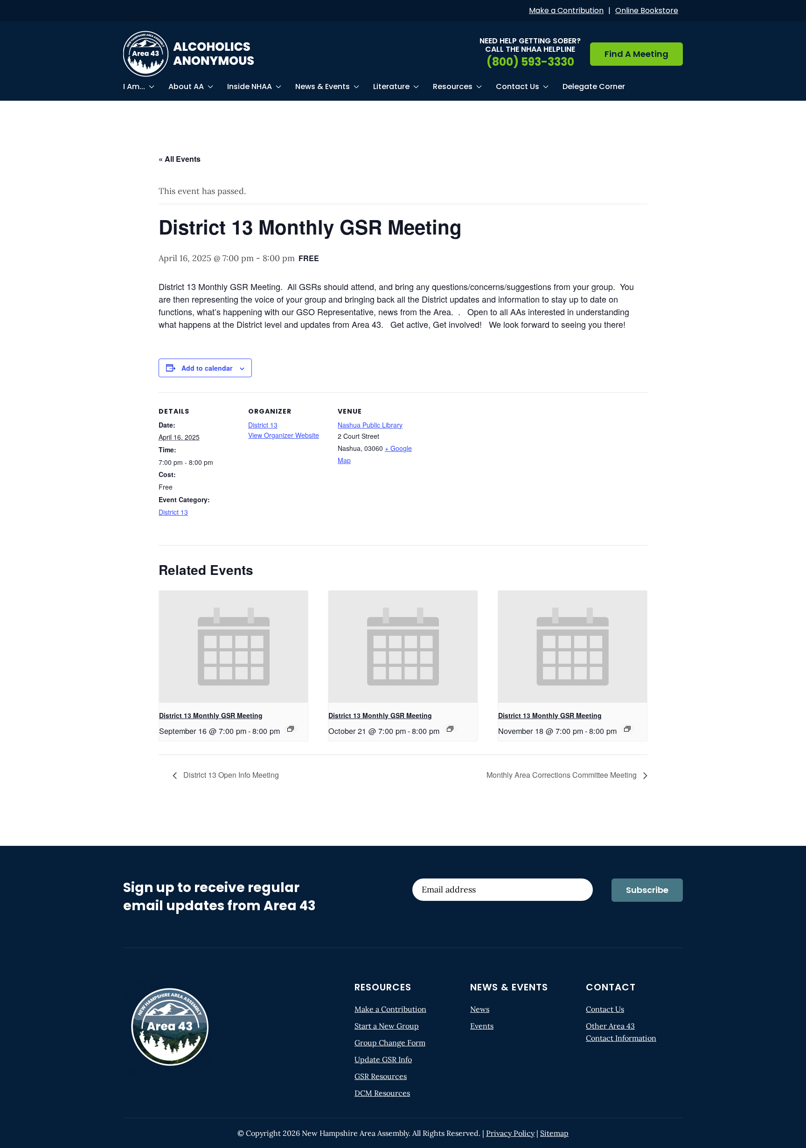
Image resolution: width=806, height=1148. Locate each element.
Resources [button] (452, 86)
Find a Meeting (636, 54)
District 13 (173, 512)
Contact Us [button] (517, 86)
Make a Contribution (566, 10)
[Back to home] (188, 54)
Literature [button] (391, 86)
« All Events (180, 158)
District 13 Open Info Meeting (230, 774)
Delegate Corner (594, 86)
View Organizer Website (283, 435)
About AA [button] (186, 86)
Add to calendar (206, 368)
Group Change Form (389, 1042)
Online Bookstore (646, 10)
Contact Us (605, 1009)
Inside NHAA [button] (249, 86)
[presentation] (233, 647)
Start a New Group (386, 1025)
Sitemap (554, 1133)
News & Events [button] (322, 86)
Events (481, 1025)
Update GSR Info (383, 1059)
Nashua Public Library (370, 424)
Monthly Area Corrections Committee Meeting (562, 774)
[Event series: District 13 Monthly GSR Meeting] (290, 729)
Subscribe (647, 890)
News (479, 1009)
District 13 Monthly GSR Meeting (211, 715)
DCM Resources (382, 1093)
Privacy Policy (510, 1133)
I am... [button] (134, 86)
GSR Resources (380, 1076)
